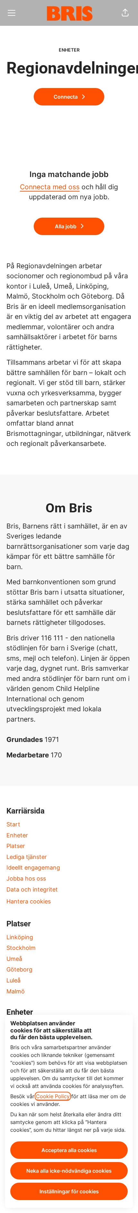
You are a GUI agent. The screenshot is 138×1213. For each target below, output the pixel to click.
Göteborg (19, 969)
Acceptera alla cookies (69, 1150)
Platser (15, 846)
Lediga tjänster (26, 856)
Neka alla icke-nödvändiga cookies (69, 1171)
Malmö (15, 991)
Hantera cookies (28, 901)
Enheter (17, 835)
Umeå (14, 958)
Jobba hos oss (26, 878)
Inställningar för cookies (69, 1191)
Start (13, 824)
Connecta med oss (50, 187)
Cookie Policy (53, 1096)
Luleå (13, 980)
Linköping (19, 937)
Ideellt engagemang (33, 867)
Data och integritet (32, 889)
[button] (125, 13)
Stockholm (21, 947)
